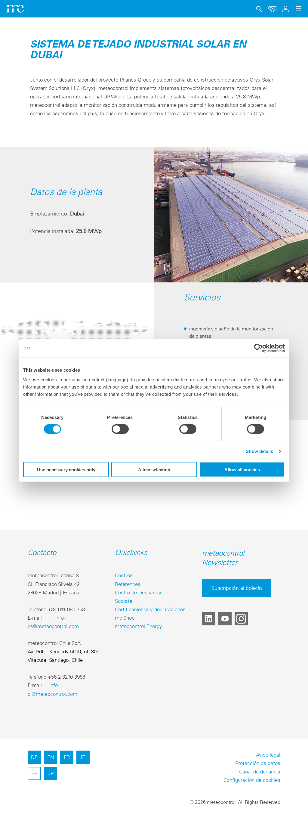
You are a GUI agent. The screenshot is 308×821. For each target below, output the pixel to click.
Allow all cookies (242, 469)
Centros (124, 575)
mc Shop (124, 618)
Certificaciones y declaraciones (150, 609)
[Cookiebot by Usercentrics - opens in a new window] (258, 348)
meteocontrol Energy (138, 626)
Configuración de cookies (251, 780)
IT (83, 757)
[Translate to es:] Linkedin (208, 618)
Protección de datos (257, 763)
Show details (259, 451)
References (127, 584)
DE (34, 757)
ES (34, 773)
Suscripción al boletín (236, 587)
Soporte (123, 601)
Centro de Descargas (139, 592)
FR (67, 757)
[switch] (120, 429)
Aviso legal (268, 754)
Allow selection (154, 469)
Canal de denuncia (259, 771)
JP (51, 773)
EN (50, 757)
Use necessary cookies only (66, 469)
